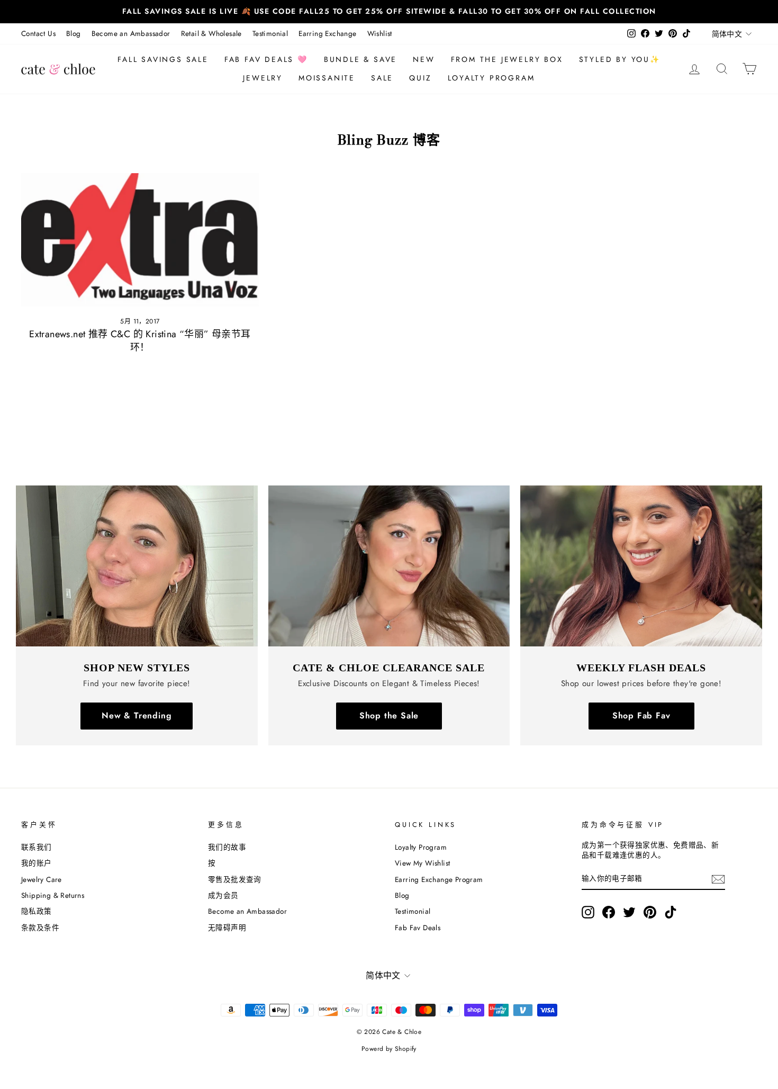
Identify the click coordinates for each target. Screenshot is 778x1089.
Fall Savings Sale (163, 59)
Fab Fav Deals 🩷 (266, 59)
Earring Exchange (327, 33)
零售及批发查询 (234, 879)
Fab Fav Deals (417, 927)
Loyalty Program (491, 78)
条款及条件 (40, 927)
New (424, 59)
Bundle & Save (360, 59)
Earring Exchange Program (439, 879)
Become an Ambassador (131, 33)
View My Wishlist (422, 863)
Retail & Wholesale (211, 33)
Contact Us (38, 33)
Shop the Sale (389, 715)
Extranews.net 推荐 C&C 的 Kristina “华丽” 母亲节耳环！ (139, 340)
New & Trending (136, 715)
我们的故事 (227, 847)
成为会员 (223, 895)
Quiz (420, 78)
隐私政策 (36, 911)
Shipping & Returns (52, 895)
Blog (73, 33)
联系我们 (36, 847)
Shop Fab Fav (641, 715)
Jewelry (263, 78)
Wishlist (379, 33)
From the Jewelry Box (507, 59)
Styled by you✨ (620, 59)
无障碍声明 (227, 927)
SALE (382, 78)
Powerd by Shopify (389, 1049)
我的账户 (36, 863)
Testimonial (270, 33)
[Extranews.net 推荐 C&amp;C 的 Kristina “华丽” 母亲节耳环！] (140, 240)
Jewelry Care (41, 879)
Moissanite (326, 78)
